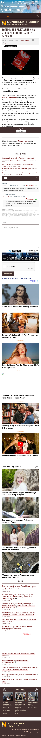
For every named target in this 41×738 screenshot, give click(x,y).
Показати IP (5, 185)
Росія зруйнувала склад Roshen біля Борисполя (19, 674)
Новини (20, 581)
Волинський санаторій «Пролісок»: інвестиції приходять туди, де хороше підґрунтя (18, 159)
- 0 (38, 199)
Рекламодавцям (20, 735)
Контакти (11, 735)
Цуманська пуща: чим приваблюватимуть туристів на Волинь (19, 174)
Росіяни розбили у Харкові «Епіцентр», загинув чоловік (18, 654)
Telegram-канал (23, 141)
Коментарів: (25, 40)
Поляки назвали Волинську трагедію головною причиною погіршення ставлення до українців (18, 613)
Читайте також (20, 154)
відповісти (30, 185)
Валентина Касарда (9, 97)
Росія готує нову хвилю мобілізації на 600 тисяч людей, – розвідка (19, 620)
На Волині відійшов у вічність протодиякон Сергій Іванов (19, 680)
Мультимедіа (20, 690)
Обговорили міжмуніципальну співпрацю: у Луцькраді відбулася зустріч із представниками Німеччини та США (18, 605)
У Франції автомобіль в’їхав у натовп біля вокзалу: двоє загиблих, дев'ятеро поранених (20, 668)
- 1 (38, 186)
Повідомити (20, 131)
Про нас (4, 735)
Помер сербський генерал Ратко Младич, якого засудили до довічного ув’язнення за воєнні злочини (19, 588)
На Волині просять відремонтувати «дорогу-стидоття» (17, 165)
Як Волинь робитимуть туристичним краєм (17, 168)
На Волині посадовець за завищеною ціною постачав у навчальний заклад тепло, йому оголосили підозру (17, 597)
